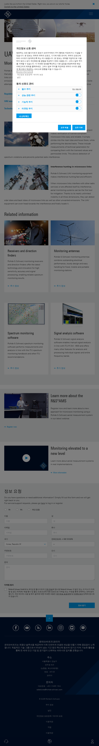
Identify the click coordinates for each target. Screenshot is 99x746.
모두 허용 (64, 127)
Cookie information (24, 72)
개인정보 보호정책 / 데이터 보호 (30, 74)
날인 (19, 77)
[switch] (78, 95)
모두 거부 (79, 127)
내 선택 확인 (24, 116)
